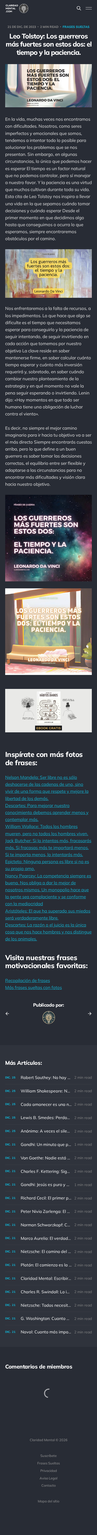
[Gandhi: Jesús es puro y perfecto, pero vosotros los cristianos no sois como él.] (48, 1184)
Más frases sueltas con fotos (33, 987)
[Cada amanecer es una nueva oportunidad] (48, 1104)
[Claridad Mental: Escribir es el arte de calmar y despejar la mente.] (48, 1278)
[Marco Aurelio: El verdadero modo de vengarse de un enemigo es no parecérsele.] (48, 1238)
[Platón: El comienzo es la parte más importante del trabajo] (48, 1265)
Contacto (48, 1485)
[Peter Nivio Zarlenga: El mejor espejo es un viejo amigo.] (48, 1211)
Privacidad (48, 1471)
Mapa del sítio (48, 1501)
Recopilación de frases (27, 980)
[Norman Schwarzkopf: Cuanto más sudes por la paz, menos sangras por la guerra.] (48, 1225)
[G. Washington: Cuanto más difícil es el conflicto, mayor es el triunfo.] (48, 1318)
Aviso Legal (48, 1478)
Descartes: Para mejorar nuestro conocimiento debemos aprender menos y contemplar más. (46, 812)
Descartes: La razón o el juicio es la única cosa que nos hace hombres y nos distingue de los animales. (48, 931)
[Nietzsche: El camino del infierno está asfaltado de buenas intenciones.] (48, 1251)
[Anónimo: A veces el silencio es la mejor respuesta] (48, 1131)
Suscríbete (48, 1456)
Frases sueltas (76, 27)
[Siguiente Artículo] (88, 1013)
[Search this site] (79, 8)
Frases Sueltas (48, 1463)
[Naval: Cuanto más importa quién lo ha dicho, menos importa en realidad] (48, 1332)
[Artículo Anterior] (9, 1013)
